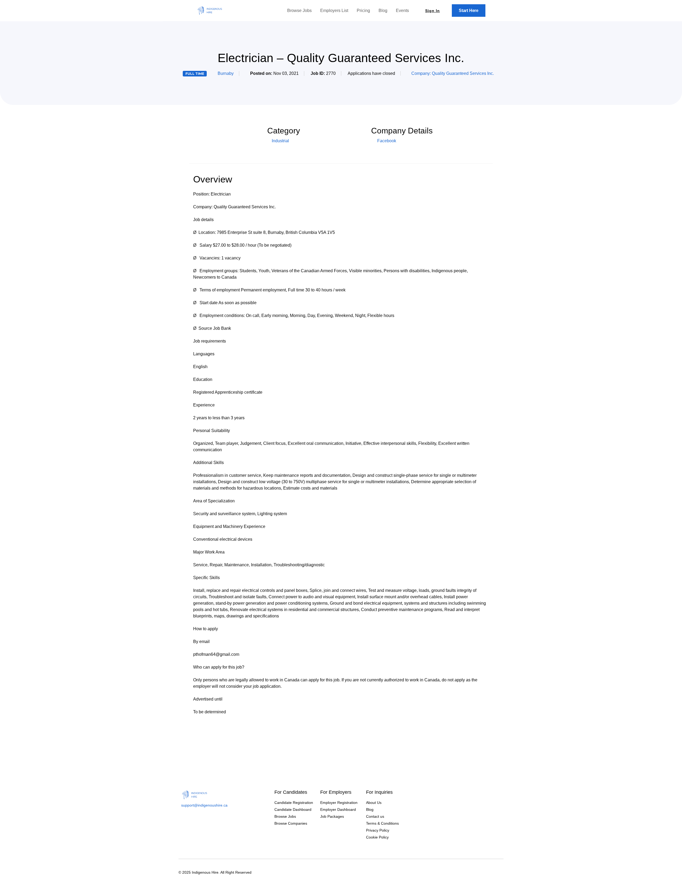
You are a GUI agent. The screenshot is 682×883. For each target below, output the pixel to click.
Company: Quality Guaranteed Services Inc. (452, 73)
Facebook (386, 141)
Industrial (280, 141)
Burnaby (226, 73)
